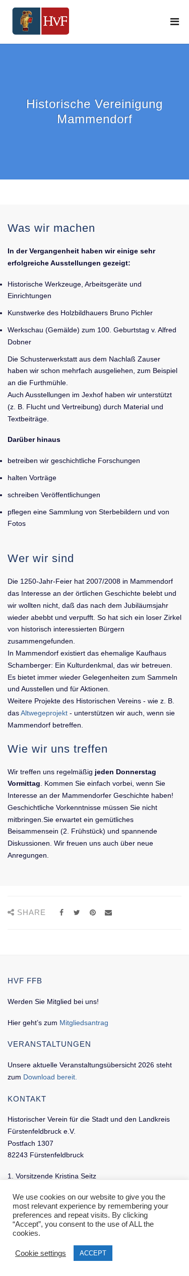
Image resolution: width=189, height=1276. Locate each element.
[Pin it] (92, 912)
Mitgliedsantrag (83, 1023)
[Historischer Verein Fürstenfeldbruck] (40, 21)
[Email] (108, 912)
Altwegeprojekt (44, 713)
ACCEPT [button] (93, 1253)
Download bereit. (50, 1077)
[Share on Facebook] (61, 912)
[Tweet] (77, 912)
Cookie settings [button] (40, 1253)
